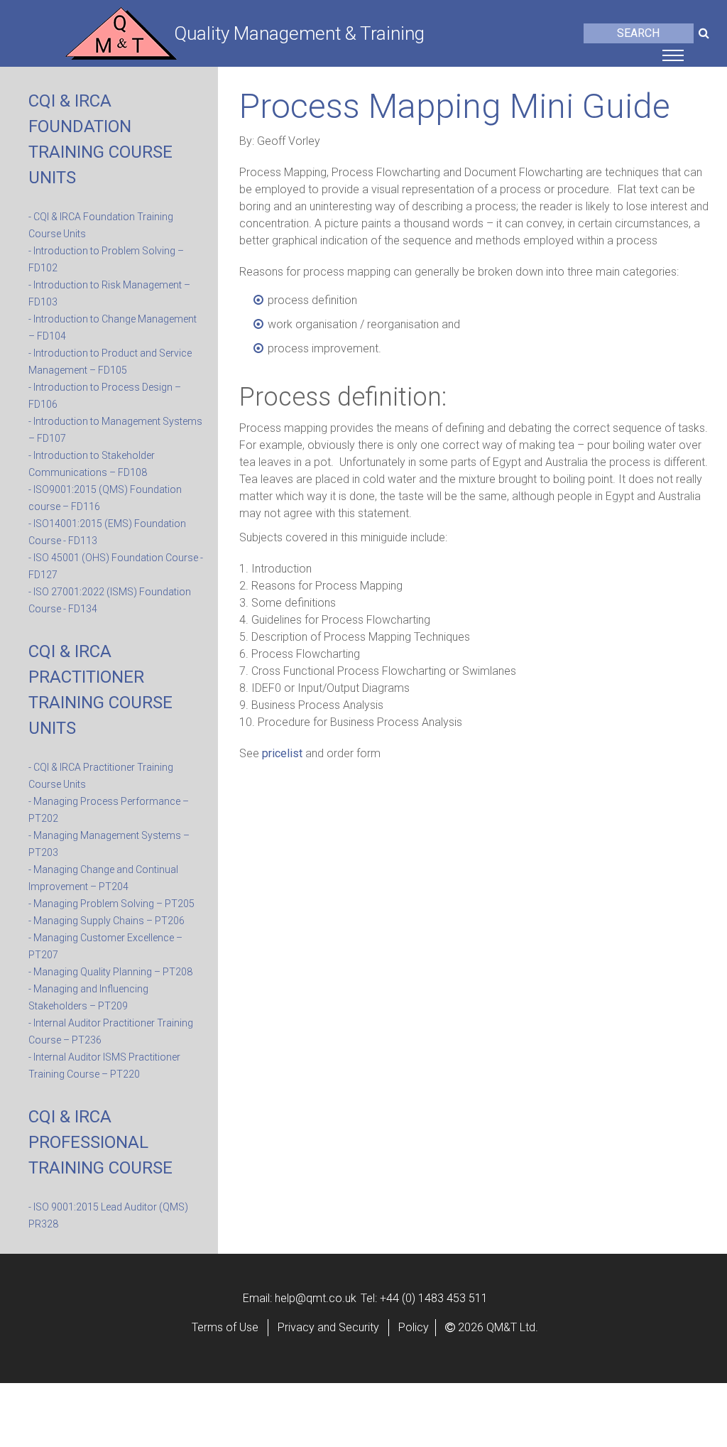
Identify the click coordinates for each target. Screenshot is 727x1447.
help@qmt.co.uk (315, 1298)
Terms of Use (225, 1327)
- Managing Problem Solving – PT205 (111, 903)
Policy (413, 1327)
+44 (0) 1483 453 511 (434, 1298)
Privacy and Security (328, 1327)
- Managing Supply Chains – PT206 (106, 920)
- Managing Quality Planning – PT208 (110, 971)
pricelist (282, 753)
